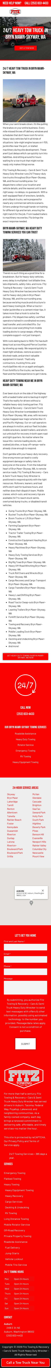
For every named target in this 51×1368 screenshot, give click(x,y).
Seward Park (38, 812)
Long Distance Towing (16, 1218)
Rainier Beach (14, 819)
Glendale (36, 797)
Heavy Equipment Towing (25, 762)
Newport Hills (39, 841)
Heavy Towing (11, 1184)
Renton (10, 808)
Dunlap (10, 838)
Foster (10, 823)
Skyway (11, 794)
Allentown (12, 812)
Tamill (10, 805)
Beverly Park (38, 827)
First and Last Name (14, 941)
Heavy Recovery (14, 1195)
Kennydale (12, 827)
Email (7, 954)
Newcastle (37, 852)
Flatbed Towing (12, 1178)
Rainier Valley (39, 845)
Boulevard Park (15, 852)
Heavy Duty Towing (25, 739)
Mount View (38, 856)
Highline (36, 823)
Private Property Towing (17, 1236)
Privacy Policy (16, 1141)
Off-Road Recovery (14, 1230)
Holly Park (37, 816)
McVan (35, 794)
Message (8, 978)
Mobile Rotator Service (17, 1224)
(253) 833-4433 (25, 714)
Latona (10, 841)
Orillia (10, 856)
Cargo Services (13, 1201)
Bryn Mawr (12, 797)
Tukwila (11, 816)
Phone (7, 966)
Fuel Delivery (12, 1247)
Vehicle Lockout (14, 1259)
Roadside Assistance (25, 733)
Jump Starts (12, 1253)
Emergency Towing (25, 750)
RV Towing (25, 756)
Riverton (11, 834)
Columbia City (39, 849)
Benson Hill (38, 834)
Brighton (36, 805)
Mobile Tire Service (16, 1264)
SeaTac (36, 808)
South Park (38, 819)
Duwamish (12, 830)
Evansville (37, 838)
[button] (31, 903)
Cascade (36, 801)
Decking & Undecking (17, 1207)
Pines (35, 830)
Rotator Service (26, 744)
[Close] (42, 890)
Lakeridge (12, 801)
